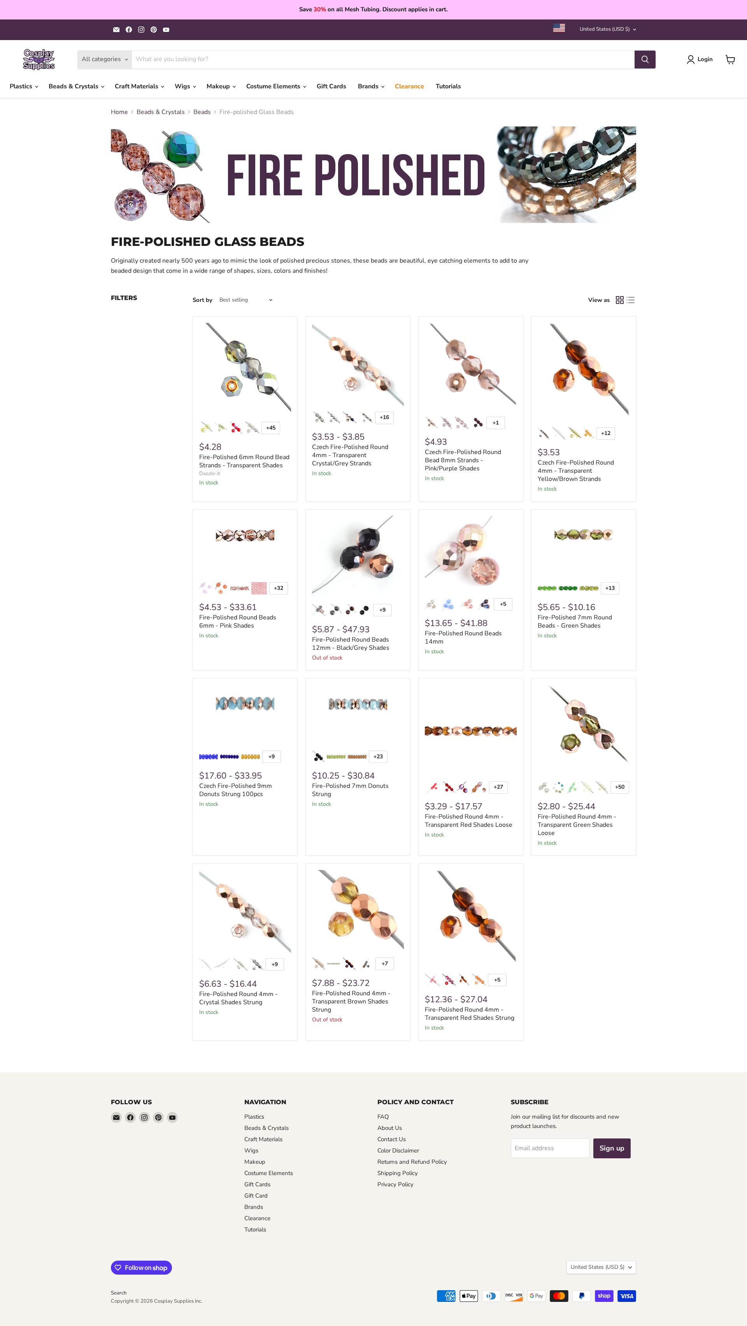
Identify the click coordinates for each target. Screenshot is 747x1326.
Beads (202, 112)
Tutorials (448, 86)
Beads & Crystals (74, 86)
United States (605, 29)
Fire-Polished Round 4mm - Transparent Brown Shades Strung (351, 1001)
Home (119, 112)
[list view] (630, 300)
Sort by (202, 300)
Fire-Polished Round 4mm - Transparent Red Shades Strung (469, 1013)
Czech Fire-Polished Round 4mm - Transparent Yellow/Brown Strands (576, 470)
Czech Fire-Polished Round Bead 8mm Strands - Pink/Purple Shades (463, 460)
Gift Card (256, 1196)
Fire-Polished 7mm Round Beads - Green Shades (575, 621)
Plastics (22, 86)
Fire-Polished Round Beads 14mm (463, 637)
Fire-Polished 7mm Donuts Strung (350, 790)
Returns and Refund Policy (412, 1162)
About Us (389, 1128)
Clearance (409, 86)
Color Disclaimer (398, 1150)
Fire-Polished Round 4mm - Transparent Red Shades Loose (468, 820)
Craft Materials (137, 86)
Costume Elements (274, 86)
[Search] (645, 59)
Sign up (612, 1148)
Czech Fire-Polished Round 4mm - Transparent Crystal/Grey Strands (350, 455)
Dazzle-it (209, 473)
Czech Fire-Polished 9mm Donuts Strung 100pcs (235, 790)
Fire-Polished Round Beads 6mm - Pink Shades (237, 621)
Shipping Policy (397, 1173)
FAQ (383, 1117)
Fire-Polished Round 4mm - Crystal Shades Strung (238, 998)
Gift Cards (331, 86)
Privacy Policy (395, 1184)
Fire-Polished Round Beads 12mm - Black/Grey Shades (350, 643)
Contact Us (391, 1139)
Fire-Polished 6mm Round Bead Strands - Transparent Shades (244, 461)
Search (118, 1292)
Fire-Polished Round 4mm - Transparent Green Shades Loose (577, 824)
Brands (369, 86)
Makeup (219, 86)
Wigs (183, 86)
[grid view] (619, 300)
